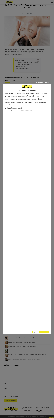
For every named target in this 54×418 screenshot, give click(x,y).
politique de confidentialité (26, 110)
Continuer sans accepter (42, 82)
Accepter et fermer (44, 332)
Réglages (35, 332)
